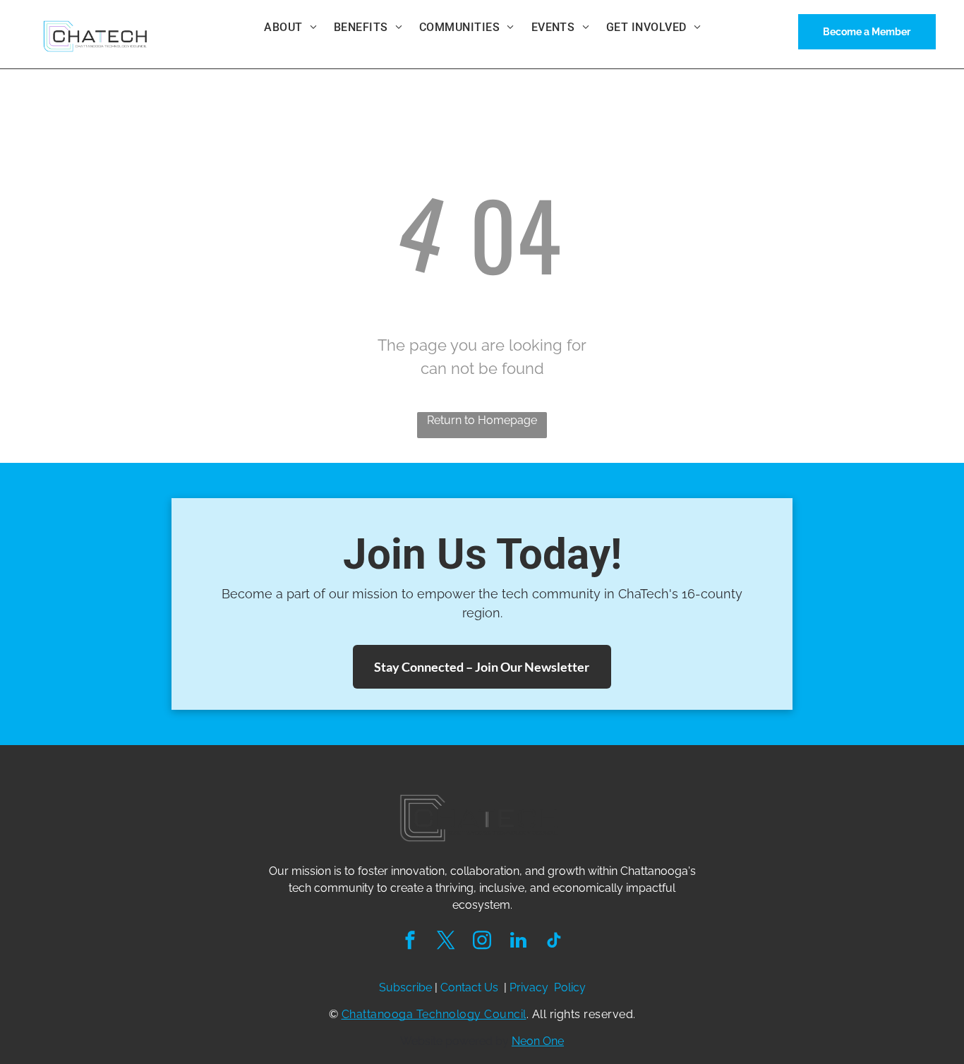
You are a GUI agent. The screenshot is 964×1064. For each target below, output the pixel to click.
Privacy (529, 987)
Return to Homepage (482, 420)
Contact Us (469, 987)
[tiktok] (554, 942)
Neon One (538, 1041)
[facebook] (410, 942)
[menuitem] (290, 27)
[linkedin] (518, 942)
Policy (570, 987)
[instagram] (482, 942)
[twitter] (446, 942)
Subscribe (405, 987)
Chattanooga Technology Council (434, 1014)
